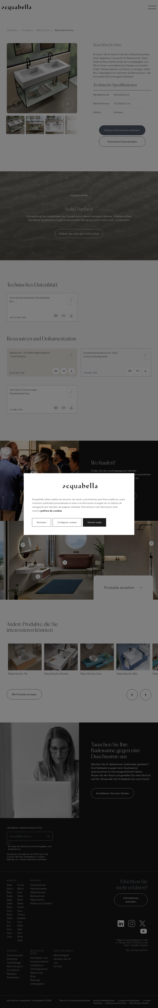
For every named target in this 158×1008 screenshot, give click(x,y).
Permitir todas (95, 522)
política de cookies (51, 510)
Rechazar (41, 522)
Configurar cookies (67, 522)
